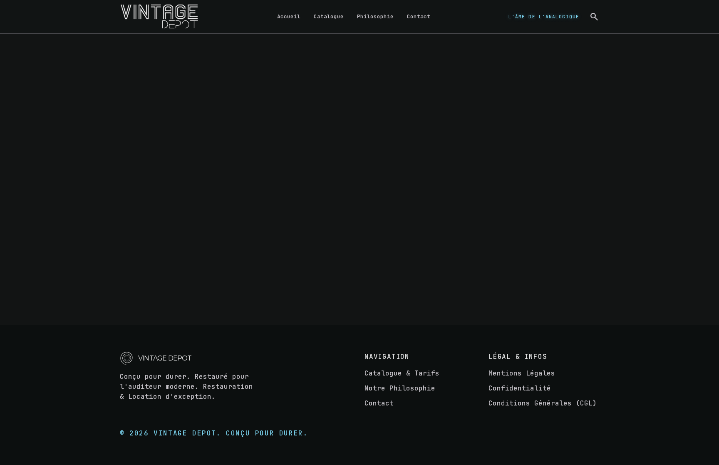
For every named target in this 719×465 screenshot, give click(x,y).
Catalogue (329, 16)
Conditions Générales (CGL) (542, 403)
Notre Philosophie (399, 388)
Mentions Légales (521, 373)
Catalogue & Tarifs (401, 373)
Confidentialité (519, 388)
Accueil (288, 16)
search (594, 17)
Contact (418, 16)
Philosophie (375, 16)
